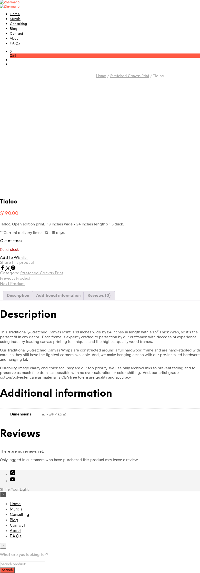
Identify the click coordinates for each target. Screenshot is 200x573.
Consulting (18, 24)
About (15, 39)
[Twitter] (8, 268)
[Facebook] (3, 268)
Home (15, 14)
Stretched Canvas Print (129, 76)
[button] (11, 51)
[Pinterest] (13, 268)
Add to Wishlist (14, 258)
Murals (15, 19)
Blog (13, 29)
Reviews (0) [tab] (99, 296)
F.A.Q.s (15, 43)
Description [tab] (18, 296)
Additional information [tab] (58, 296)
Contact (16, 34)
